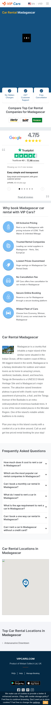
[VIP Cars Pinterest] (27, 690)
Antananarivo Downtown (16, 643)
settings (36, 702)
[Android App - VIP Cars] (18, 683)
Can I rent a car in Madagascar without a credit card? (20, 529)
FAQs (13, 673)
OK (45, 702)
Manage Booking (33, 673)
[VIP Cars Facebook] (18, 690)
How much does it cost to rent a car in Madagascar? (23, 464)
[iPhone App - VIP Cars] (33, 683)
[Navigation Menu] (47, 3)
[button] (26, 584)
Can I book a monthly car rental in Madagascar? (22, 485)
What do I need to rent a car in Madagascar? (20, 496)
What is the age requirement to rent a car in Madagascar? (24, 507)
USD (40, 4)
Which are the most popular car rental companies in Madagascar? (22, 475)
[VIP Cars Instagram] (32, 690)
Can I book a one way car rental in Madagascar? (22, 518)
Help (21, 673)
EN (33, 4)
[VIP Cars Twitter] (23, 690)
